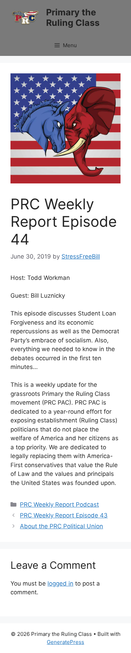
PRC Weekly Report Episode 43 (64, 515)
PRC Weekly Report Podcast (59, 504)
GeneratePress (65, 642)
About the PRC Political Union (61, 526)
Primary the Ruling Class (73, 17)
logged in (60, 583)
